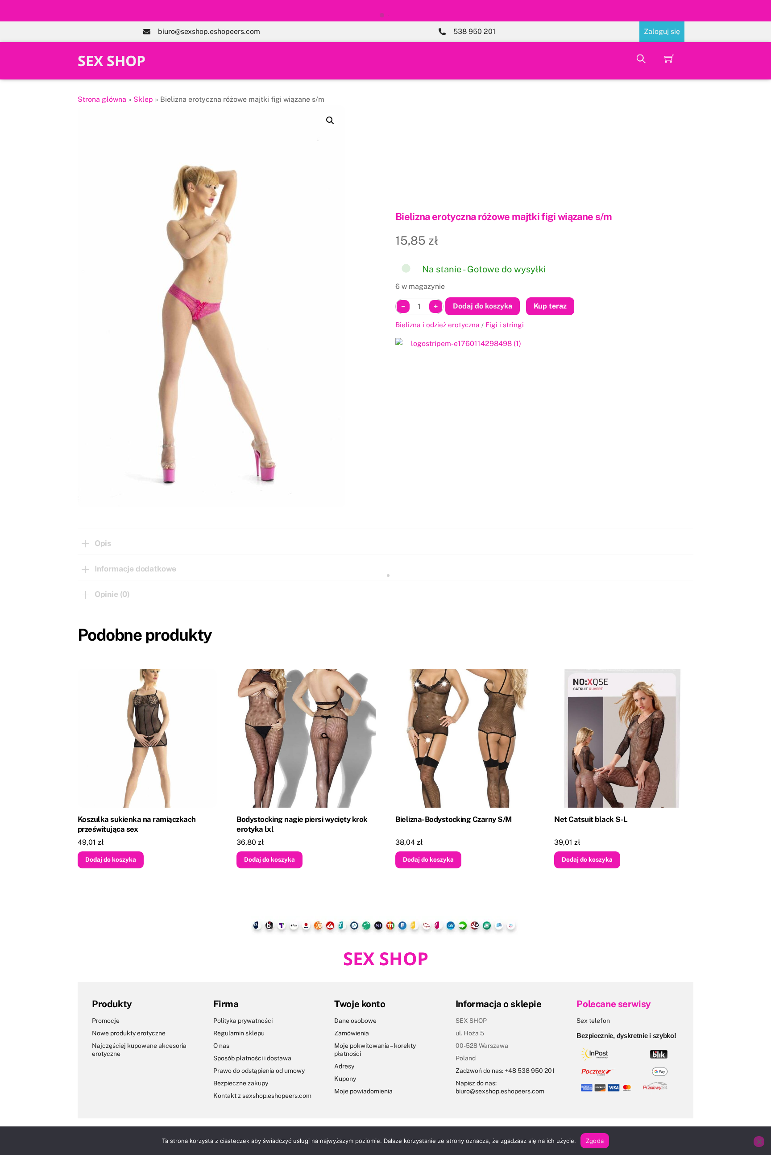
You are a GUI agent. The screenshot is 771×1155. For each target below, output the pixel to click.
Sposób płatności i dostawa (252, 1058)
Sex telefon (593, 1020)
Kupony (345, 1078)
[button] (330, 121)
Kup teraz (550, 306)
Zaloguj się (662, 31)
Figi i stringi (504, 325)
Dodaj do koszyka (482, 306)
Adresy (344, 1066)
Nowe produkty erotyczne (129, 1033)
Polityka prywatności (243, 1020)
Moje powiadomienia (363, 1091)
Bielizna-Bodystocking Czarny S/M (453, 819)
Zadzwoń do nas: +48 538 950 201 (505, 1070)
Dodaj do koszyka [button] (110, 859)
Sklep (143, 99)
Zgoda (595, 1140)
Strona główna (102, 99)
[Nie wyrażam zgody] (759, 1141)
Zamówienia (351, 1033)
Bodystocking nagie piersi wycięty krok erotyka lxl (302, 824)
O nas (221, 1045)
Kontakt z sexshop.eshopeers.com (262, 1095)
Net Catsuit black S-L (590, 819)
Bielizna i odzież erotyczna (437, 325)
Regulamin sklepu (239, 1033)
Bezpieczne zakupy (240, 1083)
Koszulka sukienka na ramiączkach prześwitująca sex (137, 824)
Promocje (106, 1020)
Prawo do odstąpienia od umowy (259, 1070)
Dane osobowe (355, 1020)
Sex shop (111, 60)
